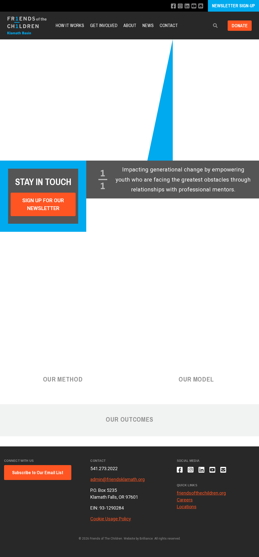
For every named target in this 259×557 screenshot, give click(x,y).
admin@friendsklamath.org (117, 479)
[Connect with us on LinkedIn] (187, 6)
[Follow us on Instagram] (180, 6)
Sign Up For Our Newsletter (43, 204)
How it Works (70, 25)
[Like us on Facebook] (173, 6)
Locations (187, 506)
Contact (169, 25)
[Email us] (200, 6)
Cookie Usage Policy (110, 518)
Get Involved (103, 25)
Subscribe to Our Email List (37, 472)
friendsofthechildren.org (201, 493)
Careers (185, 499)
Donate (240, 25)
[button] (215, 25)
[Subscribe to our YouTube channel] (193, 6)
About (129, 25)
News (148, 25)
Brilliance (146, 538)
